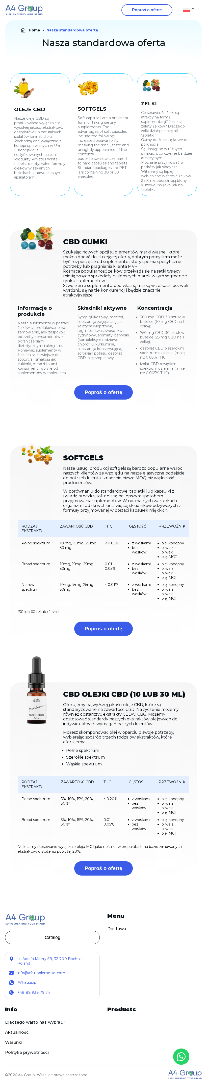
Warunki (13, 1042)
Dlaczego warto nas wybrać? (35, 1022)
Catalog (52, 937)
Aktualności (17, 1032)
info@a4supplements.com (41, 973)
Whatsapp (27, 982)
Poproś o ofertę (147, 10)
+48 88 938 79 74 (33, 992)
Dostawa (116, 928)
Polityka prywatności (27, 1052)
